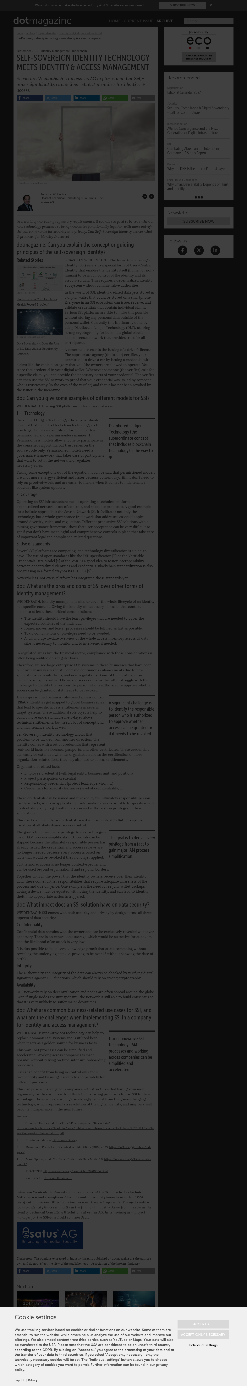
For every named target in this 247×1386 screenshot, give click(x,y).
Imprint (19, 1380)
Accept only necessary (203, 1335)
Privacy (32, 1380)
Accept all (203, 1324)
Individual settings (203, 1345)
